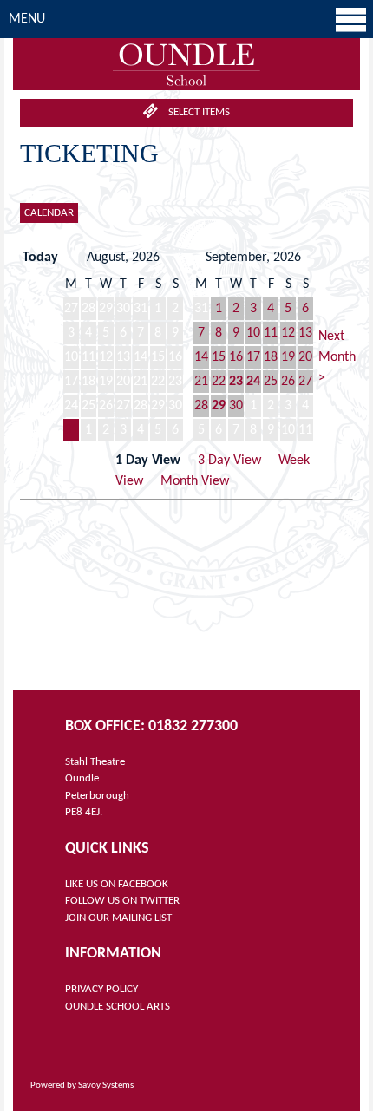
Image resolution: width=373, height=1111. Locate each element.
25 (271, 382)
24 (253, 382)
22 (219, 382)
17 (253, 357)
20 (305, 357)
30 (236, 406)
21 (201, 382)
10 (253, 333)
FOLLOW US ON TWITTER (122, 900)
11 (271, 333)
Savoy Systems (106, 1085)
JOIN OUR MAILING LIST (118, 918)
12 (288, 333)
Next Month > (337, 357)
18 (271, 357)
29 (219, 406)
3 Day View (229, 460)
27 (305, 382)
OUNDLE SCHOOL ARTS (117, 1006)
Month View (194, 481)
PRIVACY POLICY (101, 989)
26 (288, 382)
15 (219, 357)
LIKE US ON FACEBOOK (116, 884)
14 (201, 357)
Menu (27, 19)
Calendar (49, 213)
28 (201, 406)
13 (305, 333)
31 (71, 430)
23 (236, 382)
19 (288, 357)
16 (236, 357)
